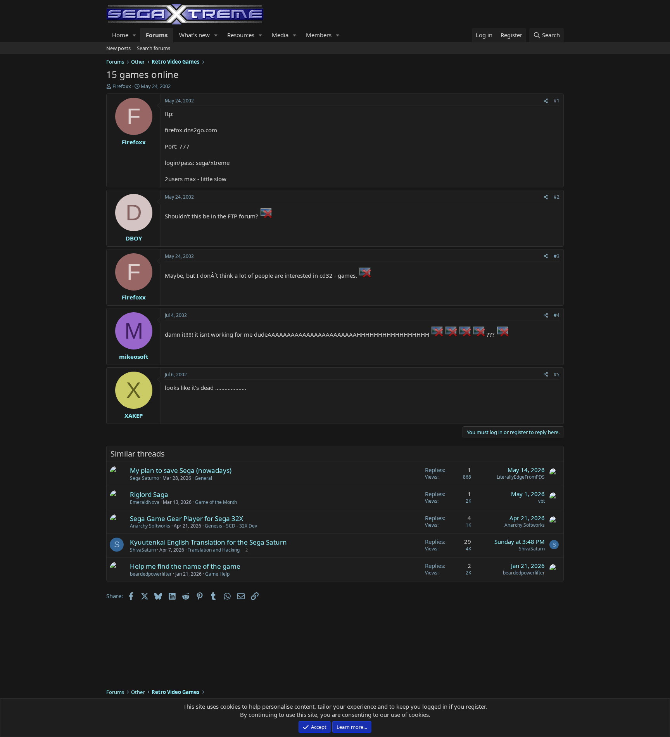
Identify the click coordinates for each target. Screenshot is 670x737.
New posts (118, 48)
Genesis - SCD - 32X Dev (231, 525)
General (203, 478)
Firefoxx (121, 86)
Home (120, 35)
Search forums (153, 48)
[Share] (546, 101)
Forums (157, 35)
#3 (556, 256)
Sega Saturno (144, 478)
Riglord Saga (149, 494)
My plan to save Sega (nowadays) (180, 470)
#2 (556, 197)
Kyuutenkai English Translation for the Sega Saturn (208, 542)
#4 (556, 315)
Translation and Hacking (214, 550)
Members (319, 35)
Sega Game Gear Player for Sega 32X (186, 518)
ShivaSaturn (143, 550)
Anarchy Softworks (150, 525)
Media (280, 35)
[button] (134, 35)
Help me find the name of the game (185, 566)
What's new (194, 35)
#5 (556, 374)
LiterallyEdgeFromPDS (521, 477)
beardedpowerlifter (151, 574)
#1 (556, 100)
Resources (240, 35)
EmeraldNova (144, 502)
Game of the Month (216, 502)
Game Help (217, 574)
